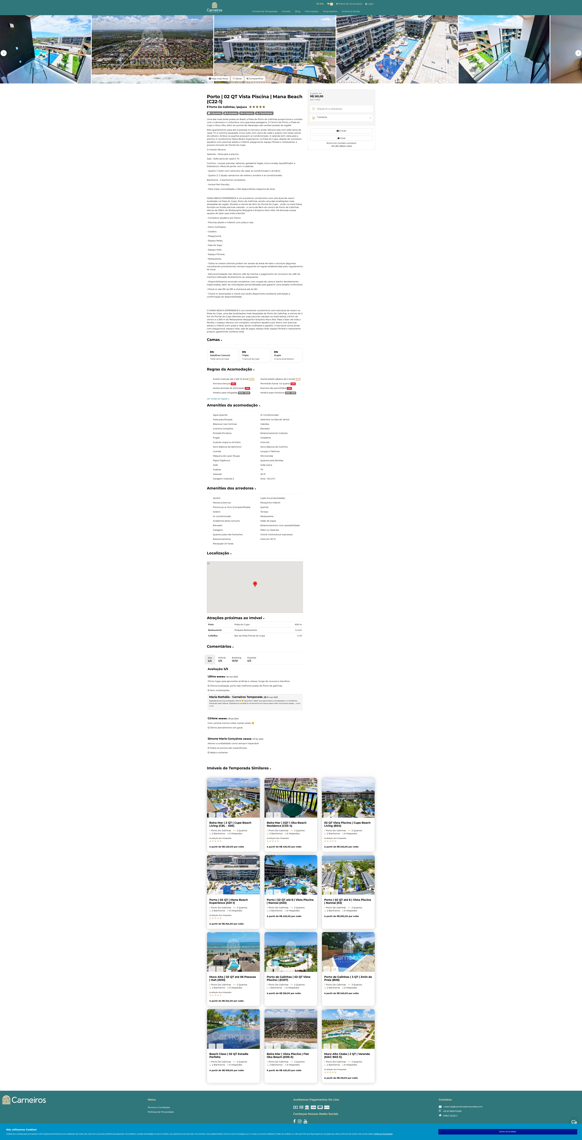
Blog (297, 11)
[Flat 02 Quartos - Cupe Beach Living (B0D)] (348, 798)
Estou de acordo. (508, 1132)
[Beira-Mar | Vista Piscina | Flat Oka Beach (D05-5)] (290, 1029)
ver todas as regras (217, 398)
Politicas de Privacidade (161, 1112)
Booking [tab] (236, 659)
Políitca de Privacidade (383, 1134)
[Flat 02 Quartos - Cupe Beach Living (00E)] (233, 798)
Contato (286, 11)
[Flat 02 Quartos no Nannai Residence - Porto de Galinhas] (290, 875)
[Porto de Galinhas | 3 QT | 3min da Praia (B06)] (348, 952)
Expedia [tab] (251, 659)
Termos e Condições (159, 1107)
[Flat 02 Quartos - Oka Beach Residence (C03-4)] (290, 798)
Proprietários (330, 11)
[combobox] (345, 118)
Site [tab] (210, 659)
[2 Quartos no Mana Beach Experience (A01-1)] (233, 875)
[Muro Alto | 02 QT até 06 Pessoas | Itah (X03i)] (233, 952)
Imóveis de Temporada (264, 11)
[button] (578, 53)
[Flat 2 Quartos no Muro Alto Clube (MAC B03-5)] (348, 1029)
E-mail (342, 130)
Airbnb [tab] (222, 659)
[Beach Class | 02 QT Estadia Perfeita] (233, 1029)
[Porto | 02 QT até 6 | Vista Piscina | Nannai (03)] (348, 875)
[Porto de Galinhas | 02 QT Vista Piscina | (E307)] (290, 952)
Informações (311, 11)
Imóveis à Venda (351, 11)
